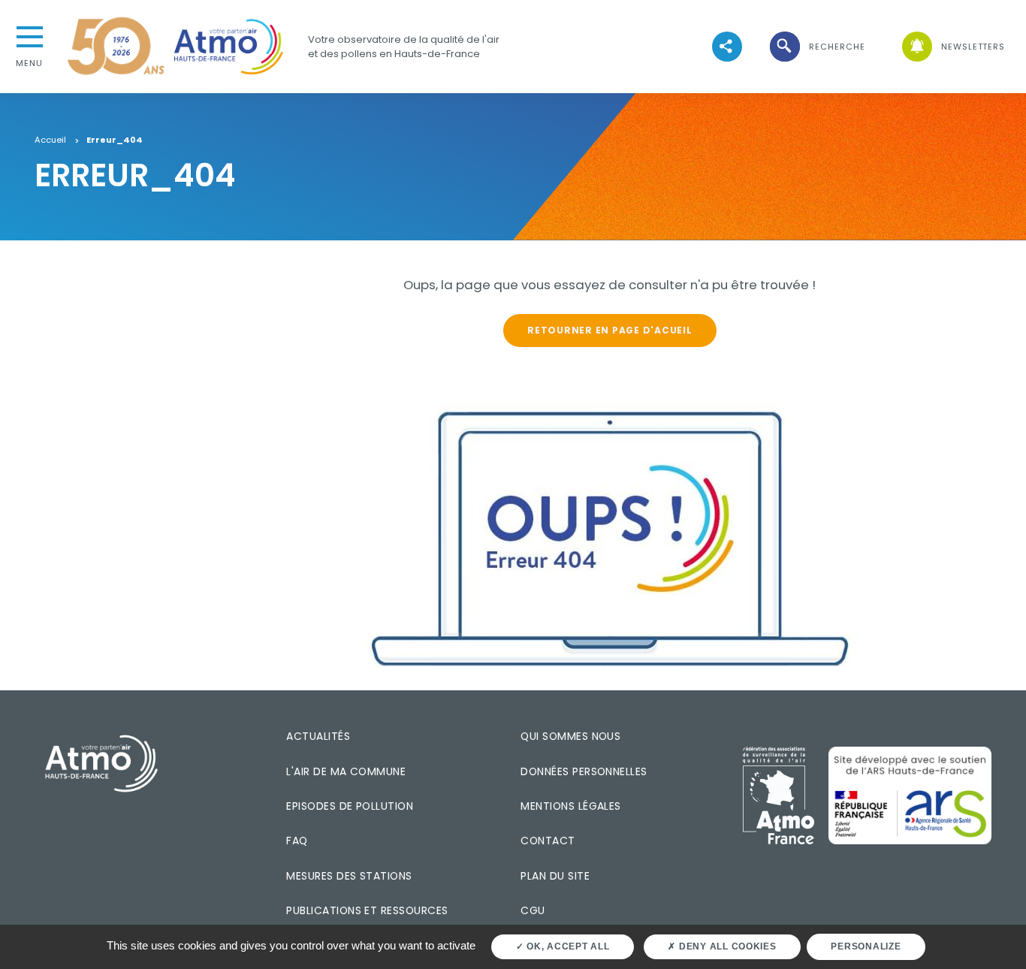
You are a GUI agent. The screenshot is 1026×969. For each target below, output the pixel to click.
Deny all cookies (726, 946)
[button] (816, 47)
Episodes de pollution (349, 806)
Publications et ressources (367, 910)
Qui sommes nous (570, 736)
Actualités (318, 736)
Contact (548, 840)
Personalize (866, 946)
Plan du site (555, 875)
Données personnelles (584, 771)
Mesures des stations (349, 875)
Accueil (50, 140)
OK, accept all (566, 946)
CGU (533, 910)
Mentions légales (570, 806)
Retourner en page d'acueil (609, 330)
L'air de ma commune (346, 771)
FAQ (296, 840)
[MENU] (29, 35)
